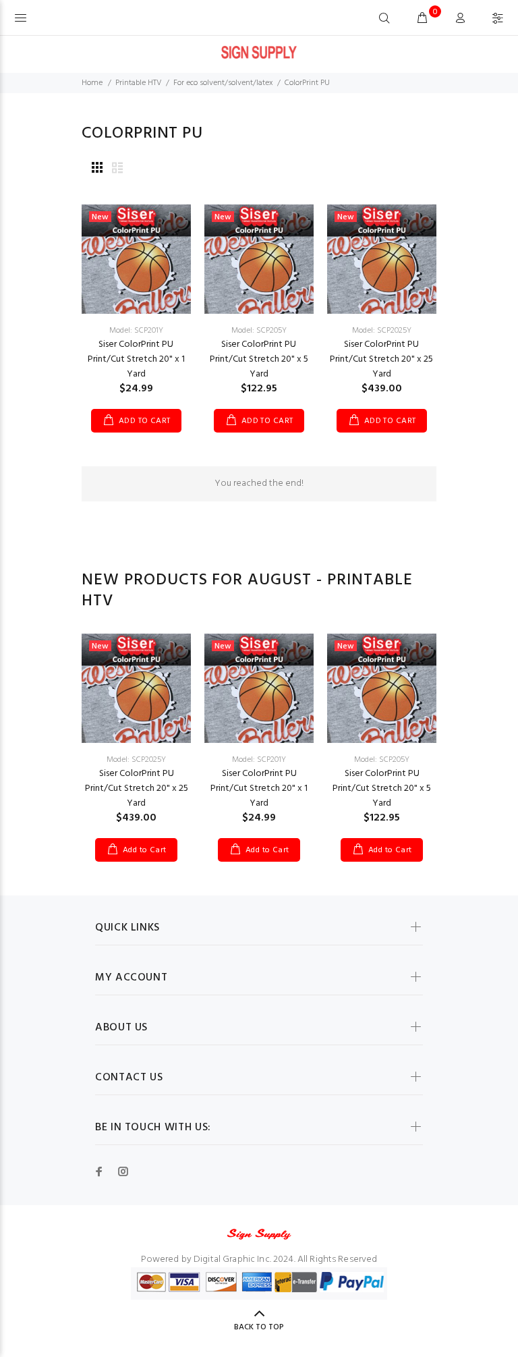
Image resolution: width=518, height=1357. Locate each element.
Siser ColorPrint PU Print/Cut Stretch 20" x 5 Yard (259, 359)
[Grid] (97, 169)
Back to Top (259, 1327)
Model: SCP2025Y (381, 330)
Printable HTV (138, 83)
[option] (136, 734)
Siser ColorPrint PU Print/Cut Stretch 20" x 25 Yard (381, 359)
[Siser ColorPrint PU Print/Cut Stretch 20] (136, 259)
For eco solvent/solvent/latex (223, 83)
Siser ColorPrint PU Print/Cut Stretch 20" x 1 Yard (136, 359)
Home (92, 83)
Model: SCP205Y (259, 330)
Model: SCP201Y (136, 330)
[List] (117, 169)
